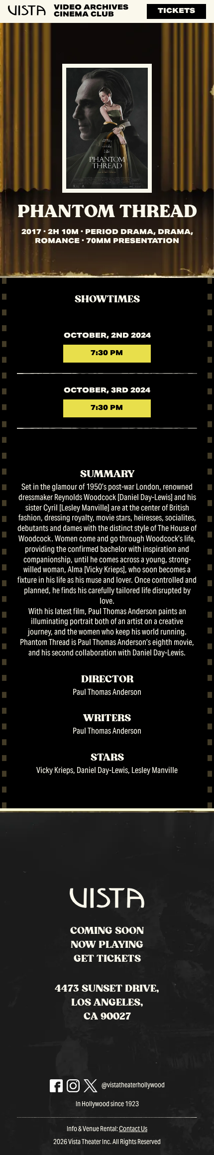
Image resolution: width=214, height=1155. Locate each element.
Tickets (176, 11)
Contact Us (133, 1129)
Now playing (107, 944)
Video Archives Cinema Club (91, 11)
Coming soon (107, 930)
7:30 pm (107, 353)
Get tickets (107, 958)
